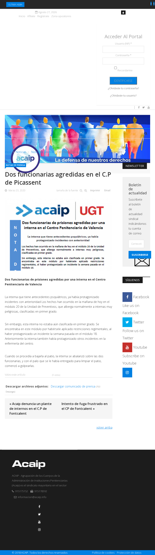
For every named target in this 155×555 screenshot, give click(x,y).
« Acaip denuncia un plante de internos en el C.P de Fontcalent (30, 409)
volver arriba (104, 427)
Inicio (22, 16)
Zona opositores (61, 16)
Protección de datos (129, 552)
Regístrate (43, 16)
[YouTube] (39, 522)
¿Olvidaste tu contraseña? (123, 88)
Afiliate (31, 16)
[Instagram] (127, 372)
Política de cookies (103, 552)
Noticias (21, 152)
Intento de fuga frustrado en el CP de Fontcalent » (85, 406)
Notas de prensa (41, 152)
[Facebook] (39, 506)
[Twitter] (39, 514)
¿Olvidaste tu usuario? (123, 95)
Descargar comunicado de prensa (73, 386)
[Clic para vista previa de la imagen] (58, 233)
